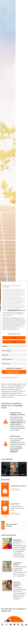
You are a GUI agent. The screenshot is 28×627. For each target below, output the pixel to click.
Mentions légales (21, 310)
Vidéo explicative (6, 350)
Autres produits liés (7, 359)
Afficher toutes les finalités (14, 333)
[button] (14, 525)
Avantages (4, 346)
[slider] (10, 474)
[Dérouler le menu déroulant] (2, 624)
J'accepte (14, 337)
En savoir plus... (6, 363)
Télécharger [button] (14, 489)
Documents (5, 355)
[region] (14, 313)
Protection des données (13, 310)
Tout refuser (14, 341)
